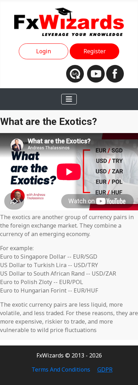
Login (43, 51)
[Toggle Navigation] (69, 99)
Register (95, 51)
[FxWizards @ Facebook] (115, 73)
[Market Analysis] (76, 73)
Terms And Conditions (60, 369)
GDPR (105, 369)
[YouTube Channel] (96, 73)
